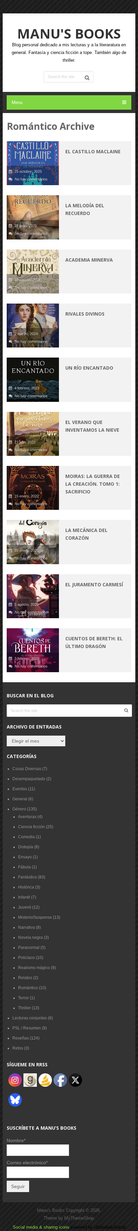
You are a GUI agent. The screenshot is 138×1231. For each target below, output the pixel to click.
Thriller (24, 1008)
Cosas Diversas (26, 768)
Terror (23, 998)
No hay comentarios (31, 179)
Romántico (28, 987)
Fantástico (27, 877)
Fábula (24, 867)
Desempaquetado (28, 779)
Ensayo (25, 857)
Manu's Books (69, 33)
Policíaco (26, 957)
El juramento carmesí (94, 584)
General (19, 799)
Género (19, 809)
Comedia (26, 837)
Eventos (19, 789)
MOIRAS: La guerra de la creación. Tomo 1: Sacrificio (92, 484)
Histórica (26, 887)
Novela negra (30, 937)
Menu (17, 102)
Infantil (24, 897)
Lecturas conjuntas (29, 1018)
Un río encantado (89, 368)
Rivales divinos (85, 314)
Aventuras (27, 816)
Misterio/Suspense (35, 917)
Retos (17, 1048)
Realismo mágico (34, 967)
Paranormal (29, 947)
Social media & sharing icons (42, 1227)
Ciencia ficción (31, 826)
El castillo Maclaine (93, 151)
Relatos (25, 977)
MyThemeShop (78, 1217)
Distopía (25, 847)
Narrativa (26, 927)
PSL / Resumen (26, 1028)
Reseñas (20, 1038)
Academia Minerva (89, 260)
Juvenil (24, 907)
